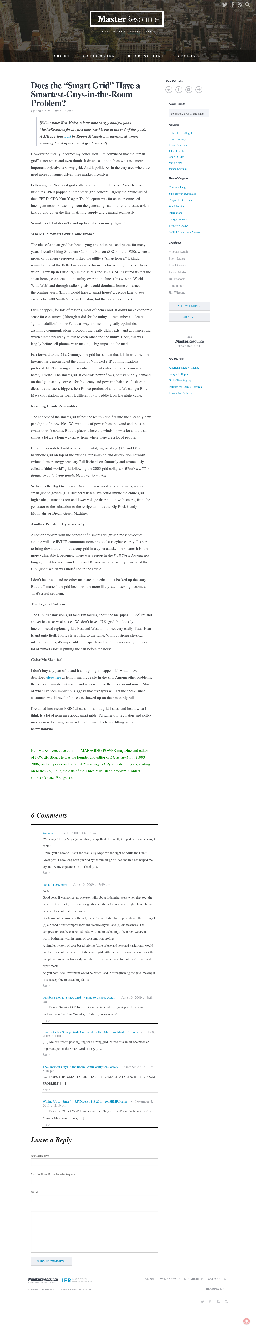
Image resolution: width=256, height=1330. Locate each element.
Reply (46, 872)
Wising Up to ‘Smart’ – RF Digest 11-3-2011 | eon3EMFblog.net (85, 1101)
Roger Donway (177, 139)
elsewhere (53, 677)
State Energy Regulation (182, 193)
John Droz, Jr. (177, 151)
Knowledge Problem (180, 393)
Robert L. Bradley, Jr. (181, 133)
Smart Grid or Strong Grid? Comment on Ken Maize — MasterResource (91, 1032)
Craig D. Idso (176, 157)
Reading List (146, 56)
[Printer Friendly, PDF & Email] (199, 89)
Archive (189, 317)
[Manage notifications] (246, 1321)
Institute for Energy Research (185, 387)
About (62, 56)
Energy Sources (178, 219)
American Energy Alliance (184, 367)
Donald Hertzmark (55, 884)
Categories (99, 56)
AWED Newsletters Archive (184, 232)
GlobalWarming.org (180, 380)
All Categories (189, 306)
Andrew (48, 833)
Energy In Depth (178, 374)
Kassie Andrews (178, 145)
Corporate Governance (181, 200)
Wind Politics (176, 206)
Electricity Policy (179, 225)
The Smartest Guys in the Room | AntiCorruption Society (80, 1066)
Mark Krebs (175, 163)
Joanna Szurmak (178, 169)
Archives (190, 56)
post (68, 136)
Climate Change (178, 187)
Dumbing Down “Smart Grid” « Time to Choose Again (79, 997)
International (176, 213)
